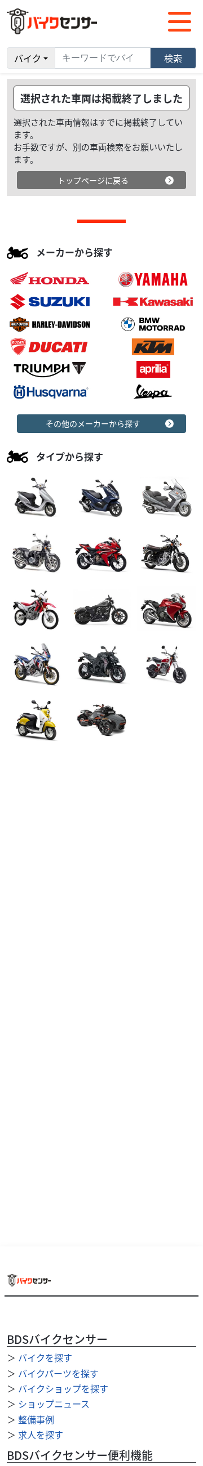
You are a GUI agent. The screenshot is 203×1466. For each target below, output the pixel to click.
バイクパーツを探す (58, 1373)
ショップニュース (54, 1403)
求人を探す (40, 1434)
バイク (27, 58)
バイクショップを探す (63, 1388)
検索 (173, 58)
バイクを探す (45, 1357)
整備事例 (36, 1419)
